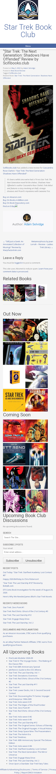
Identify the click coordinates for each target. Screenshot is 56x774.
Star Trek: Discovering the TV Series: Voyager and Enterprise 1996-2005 (29, 697)
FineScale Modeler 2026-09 (21, 658)
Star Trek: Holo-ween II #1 (20, 702)
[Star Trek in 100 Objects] (36, 364)
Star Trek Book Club (28, 30)
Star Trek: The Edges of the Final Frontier (27, 705)
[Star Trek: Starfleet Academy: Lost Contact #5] (14, 340)
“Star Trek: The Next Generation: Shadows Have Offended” (24, 172)
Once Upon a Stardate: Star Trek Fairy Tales (28, 763)
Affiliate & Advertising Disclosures (15, 769)
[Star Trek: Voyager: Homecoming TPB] (14, 364)
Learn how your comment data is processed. (28, 270)
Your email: (8, 548)
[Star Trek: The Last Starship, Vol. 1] (36, 464)
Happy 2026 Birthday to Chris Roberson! (21, 579)
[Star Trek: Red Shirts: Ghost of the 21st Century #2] (36, 488)
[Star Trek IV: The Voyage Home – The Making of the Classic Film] (14, 441)
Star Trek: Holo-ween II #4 (20, 746)
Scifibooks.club (15, 73)
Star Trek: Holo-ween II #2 (20, 716)
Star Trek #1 (14, 687)
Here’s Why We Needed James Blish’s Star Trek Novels (27, 596)
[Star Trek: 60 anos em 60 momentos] (14, 410)
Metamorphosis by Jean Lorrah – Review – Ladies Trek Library (42, 244)
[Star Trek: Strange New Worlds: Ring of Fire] (36, 410)
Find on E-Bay (9, 206)
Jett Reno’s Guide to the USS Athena (25, 669)
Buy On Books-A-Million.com (15, 200)
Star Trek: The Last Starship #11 (23, 684)
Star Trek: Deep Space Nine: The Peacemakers (30, 731)
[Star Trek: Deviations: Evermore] (14, 488)
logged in (19, 262)
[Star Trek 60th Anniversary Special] (36, 441)
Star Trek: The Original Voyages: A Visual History (30, 728)
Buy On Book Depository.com (16, 203)
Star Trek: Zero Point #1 (13, 607)
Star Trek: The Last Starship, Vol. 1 (24, 672)
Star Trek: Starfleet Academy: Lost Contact (28, 749)
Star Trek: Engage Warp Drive (16, 619)
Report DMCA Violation (32, 772)
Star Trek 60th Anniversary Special (24, 666)
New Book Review (18, 70)
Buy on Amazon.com (12, 197)
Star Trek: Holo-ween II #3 (20, 719)
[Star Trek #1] (36, 511)
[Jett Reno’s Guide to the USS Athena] (14, 464)
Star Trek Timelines (17, 737)
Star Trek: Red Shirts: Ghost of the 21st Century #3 (25, 611)
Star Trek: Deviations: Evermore (23, 675)
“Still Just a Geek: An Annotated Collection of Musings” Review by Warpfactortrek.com (13, 246)
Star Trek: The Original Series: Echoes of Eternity (30, 725)
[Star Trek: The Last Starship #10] (36, 340)
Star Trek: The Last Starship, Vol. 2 (18, 622)
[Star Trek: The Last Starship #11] (14, 511)
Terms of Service (39, 769)
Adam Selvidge (29, 68)
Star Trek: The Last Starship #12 (17, 615)
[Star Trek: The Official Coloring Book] (36, 387)
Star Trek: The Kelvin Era (20, 734)
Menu (28, 46)
